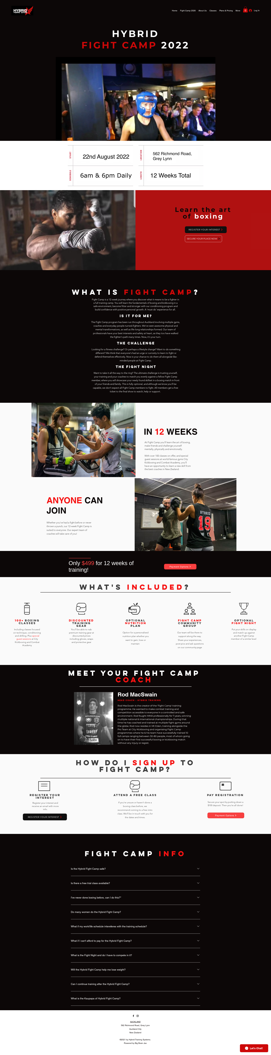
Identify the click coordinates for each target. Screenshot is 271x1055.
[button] (245, 9)
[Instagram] (137, 1015)
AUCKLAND (135, 1022)
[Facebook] (133, 1015)
